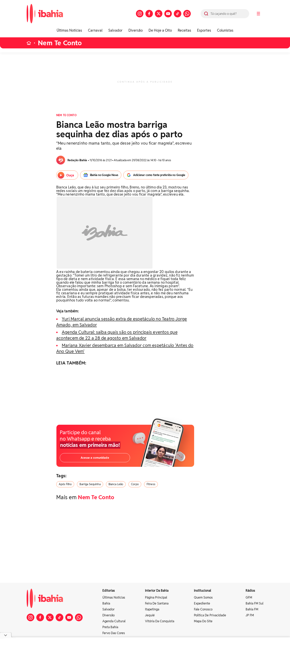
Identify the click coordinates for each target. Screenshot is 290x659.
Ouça (70, 175)
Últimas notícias (113, 597)
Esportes (204, 30)
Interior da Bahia (156, 590)
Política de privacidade (210, 615)
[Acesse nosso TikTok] (177, 13)
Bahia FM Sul (254, 603)
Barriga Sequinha (90, 484)
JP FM (250, 615)
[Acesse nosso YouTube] (168, 13)
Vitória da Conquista (159, 621)
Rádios (250, 590)
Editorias (108, 590)
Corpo (135, 484)
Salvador (115, 30)
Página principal (156, 597)
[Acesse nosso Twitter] (158, 13)
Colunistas (225, 30)
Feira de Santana (156, 603)
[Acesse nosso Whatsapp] (187, 13)
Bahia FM (252, 609)
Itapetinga (152, 609)
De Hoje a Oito (160, 30)
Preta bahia (110, 627)
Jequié (150, 615)
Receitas (184, 30)
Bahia (106, 603)
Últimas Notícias (69, 30)
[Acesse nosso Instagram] (139, 13)
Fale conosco (203, 609)
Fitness (151, 484)
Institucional (202, 590)
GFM (249, 597)
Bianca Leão (116, 484)
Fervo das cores (113, 633)
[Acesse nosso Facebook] (149, 13)
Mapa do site (203, 621)
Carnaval (95, 30)
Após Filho (65, 484)
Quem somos (203, 597)
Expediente (202, 603)
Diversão (135, 30)
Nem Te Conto (60, 42)
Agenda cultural (113, 621)
